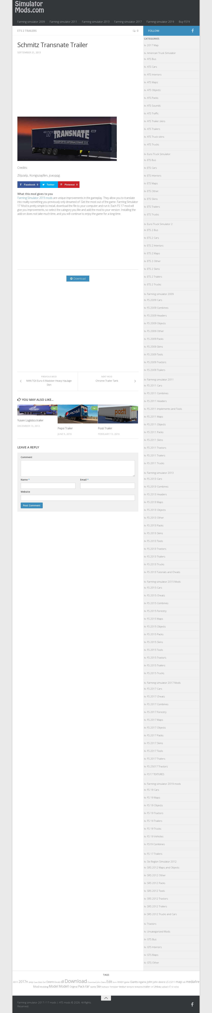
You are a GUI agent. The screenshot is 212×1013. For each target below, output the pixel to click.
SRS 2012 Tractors (157, 898)
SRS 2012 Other (156, 875)
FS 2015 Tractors (156, 657)
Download (76, 981)
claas (40, 982)
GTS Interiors (154, 947)
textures (139, 986)
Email (84, 479)
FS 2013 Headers (157, 494)
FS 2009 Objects (156, 323)
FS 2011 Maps (155, 416)
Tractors (151, 923)
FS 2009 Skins (155, 346)
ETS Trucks (153, 214)
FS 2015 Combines (157, 603)
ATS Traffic (153, 113)
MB (184, 982)
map (179, 982)
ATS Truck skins (155, 136)
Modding (44, 986)
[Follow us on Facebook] (193, 31)
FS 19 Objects (155, 805)
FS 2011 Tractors (156, 447)
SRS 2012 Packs (156, 883)
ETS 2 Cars (153, 237)
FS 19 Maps (153, 797)
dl (62, 981)
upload (165, 986)
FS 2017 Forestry (156, 712)
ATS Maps (152, 82)
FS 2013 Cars (154, 478)
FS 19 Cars (153, 789)
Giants (134, 982)
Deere (50, 982)
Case (35, 982)
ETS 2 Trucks (154, 284)
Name (25, 479)
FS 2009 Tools (155, 354)
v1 (169, 986)
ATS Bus (151, 59)
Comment (26, 457)
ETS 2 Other (154, 261)
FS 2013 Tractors (156, 548)
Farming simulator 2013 (95, 21)
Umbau (157, 986)
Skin (99, 986)
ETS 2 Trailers (27, 31)
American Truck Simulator (161, 53)
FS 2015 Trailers (156, 665)
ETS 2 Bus (152, 230)
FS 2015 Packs (155, 634)
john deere (159, 982)
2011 (15, 982)
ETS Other (153, 191)
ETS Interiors (154, 175)
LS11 (172, 982)
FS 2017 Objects (156, 727)
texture (130, 986)
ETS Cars (152, 167)
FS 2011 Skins (155, 439)
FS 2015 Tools (155, 649)
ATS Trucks (153, 144)
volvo (176, 986)
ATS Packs (152, 97)
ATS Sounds (154, 105)
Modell (64, 986)
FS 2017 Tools (155, 750)
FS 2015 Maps (155, 618)
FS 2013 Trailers (156, 556)
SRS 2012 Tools (156, 890)
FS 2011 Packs (155, 432)
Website (25, 491)
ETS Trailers (153, 206)
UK (152, 987)
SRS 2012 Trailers (157, 906)
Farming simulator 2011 (63, 21)
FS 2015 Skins (155, 642)
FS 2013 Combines (157, 486)
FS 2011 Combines (157, 393)
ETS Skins (152, 198)
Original (74, 986)
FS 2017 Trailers (156, 758)
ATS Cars (152, 66)
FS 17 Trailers (154, 853)
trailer (146, 986)
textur (122, 986)
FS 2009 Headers (157, 315)
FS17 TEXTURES (155, 774)
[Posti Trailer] (118, 414)
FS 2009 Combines (157, 307)
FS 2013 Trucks (155, 564)
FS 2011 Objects (156, 424)
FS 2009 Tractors (156, 362)
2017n (23, 981)
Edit (109, 981)
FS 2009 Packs (155, 338)
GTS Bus (152, 939)
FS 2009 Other (155, 331)
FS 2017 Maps (155, 719)
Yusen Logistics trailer (30, 420)
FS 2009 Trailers (156, 370)
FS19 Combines (156, 844)
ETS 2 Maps (153, 253)
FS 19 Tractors (155, 813)
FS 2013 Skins (155, 533)
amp (31, 982)
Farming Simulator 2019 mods (35, 198)
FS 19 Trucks (154, 828)
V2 (172, 987)
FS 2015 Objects (156, 626)
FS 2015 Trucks (155, 673)
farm (115, 982)
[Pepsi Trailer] (78, 414)
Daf (44, 982)
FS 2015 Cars (154, 587)
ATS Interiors (154, 74)
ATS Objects (154, 90)
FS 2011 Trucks (155, 463)
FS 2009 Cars (154, 300)
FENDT (120, 982)
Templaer (114, 986)
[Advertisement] (77, 88)
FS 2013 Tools (155, 541)
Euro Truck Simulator (158, 154)
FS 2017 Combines (157, 704)
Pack (81, 986)
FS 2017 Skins (155, 743)
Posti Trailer (105, 428)
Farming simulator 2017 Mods (164, 682)
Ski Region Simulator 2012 (162, 861)
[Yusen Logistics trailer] (37, 410)
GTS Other (153, 962)
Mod (36, 986)
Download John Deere (97, 982)
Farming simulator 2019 (160, 21)
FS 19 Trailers (154, 820)
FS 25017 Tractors (157, 766)
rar (87, 986)
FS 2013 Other (155, 517)
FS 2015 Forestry (156, 611)
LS (167, 982)
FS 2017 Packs (155, 735)
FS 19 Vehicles (155, 836)
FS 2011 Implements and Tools (164, 408)
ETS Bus (151, 160)
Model (53, 986)
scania (93, 986)
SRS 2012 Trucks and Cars (162, 914)
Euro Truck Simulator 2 (160, 224)
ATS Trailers (153, 129)
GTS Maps (152, 954)
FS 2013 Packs (155, 525)
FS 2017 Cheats (156, 696)
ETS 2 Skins (153, 268)
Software (105, 987)
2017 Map (153, 45)
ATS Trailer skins (156, 121)
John (149, 982)
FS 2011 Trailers (156, 455)
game (127, 982)
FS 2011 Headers (157, 401)
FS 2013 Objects (156, 509)
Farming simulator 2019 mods (164, 783)
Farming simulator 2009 (31, 21)
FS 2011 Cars (154, 385)
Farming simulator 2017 (128, 21)
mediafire (192, 981)
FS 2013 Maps (155, 502)
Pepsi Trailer (65, 428)
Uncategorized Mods (158, 931)
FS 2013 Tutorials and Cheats (163, 572)
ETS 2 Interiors (155, 245)
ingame (142, 982)
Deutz (57, 982)
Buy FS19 (184, 21)
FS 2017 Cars (154, 688)
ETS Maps (152, 183)
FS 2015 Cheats (156, 595)
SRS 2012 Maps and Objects (163, 867)
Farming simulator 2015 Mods (164, 581)
